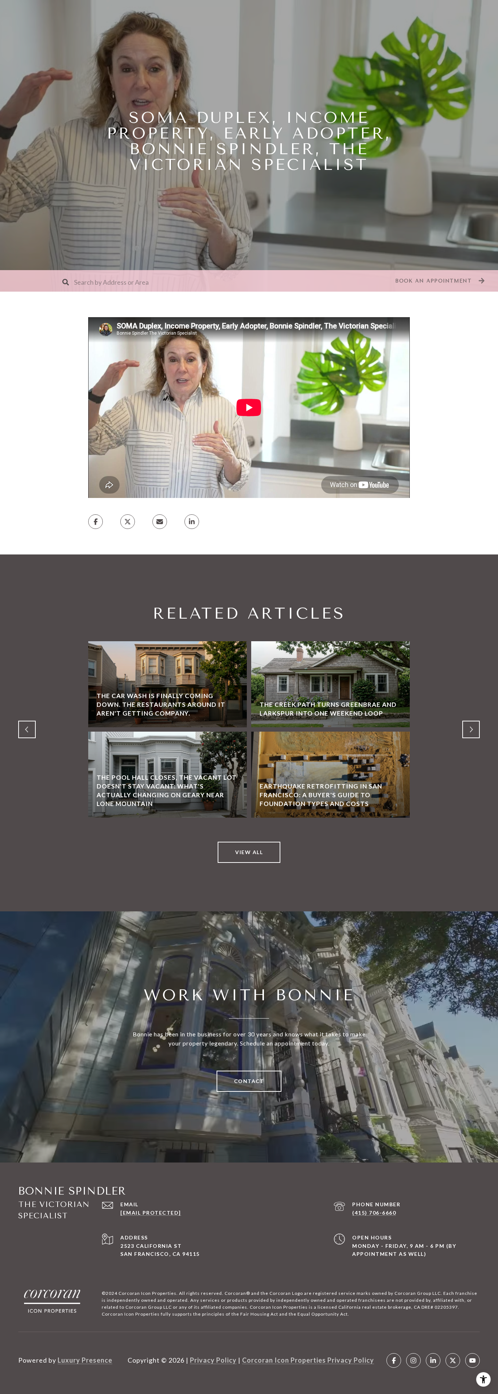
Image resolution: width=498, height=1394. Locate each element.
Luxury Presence (85, 1360)
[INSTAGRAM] (413, 1360)
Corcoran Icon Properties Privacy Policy (308, 1360)
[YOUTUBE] (472, 1360)
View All (249, 852)
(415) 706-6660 (374, 1213)
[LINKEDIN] (433, 1360)
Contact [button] (249, 1081)
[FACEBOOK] (393, 1360)
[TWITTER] (453, 1360)
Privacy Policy (213, 1360)
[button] (439, 281)
